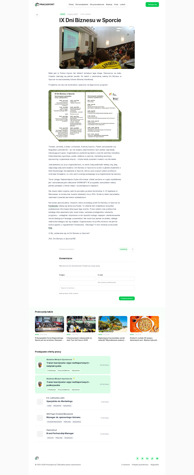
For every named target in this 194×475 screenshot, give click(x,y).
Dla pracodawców (97, 4)
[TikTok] (152, 458)
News (62, 14)
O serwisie (125, 465)
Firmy (116, 4)
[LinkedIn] (147, 458)
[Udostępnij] (132, 249)
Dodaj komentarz (127, 298)
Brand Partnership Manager (60, 433)
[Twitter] (142, 458)
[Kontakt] (157, 458)
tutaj (50, 228)
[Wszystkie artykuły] (37, 15)
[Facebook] (137, 458)
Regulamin (155, 465)
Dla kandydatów (81, 4)
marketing (123, 249)
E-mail (100, 275)
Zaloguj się (152, 4)
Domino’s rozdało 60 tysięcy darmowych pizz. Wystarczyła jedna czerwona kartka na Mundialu (144, 340)
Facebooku (53, 206)
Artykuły (109, 4)
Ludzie (122, 4)
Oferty (71, 4)
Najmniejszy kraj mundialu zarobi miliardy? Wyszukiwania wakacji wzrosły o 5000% (111, 340)
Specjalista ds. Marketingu (59, 401)
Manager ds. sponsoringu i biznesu (63, 417)
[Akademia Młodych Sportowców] (40, 365)
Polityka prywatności (140, 465)
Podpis (62, 275)
